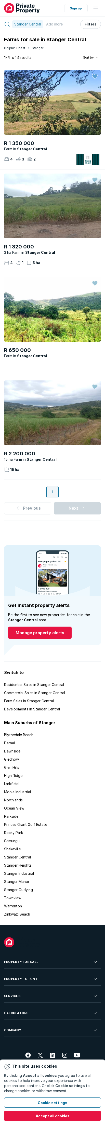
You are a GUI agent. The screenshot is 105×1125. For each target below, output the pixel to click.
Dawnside (12, 751)
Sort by (88, 57)
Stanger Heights (18, 865)
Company (12, 1030)
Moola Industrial (17, 792)
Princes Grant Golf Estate (25, 824)
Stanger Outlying (18, 890)
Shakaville (12, 849)
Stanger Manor (16, 881)
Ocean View (14, 808)
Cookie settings (52, 1103)
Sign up (76, 8)
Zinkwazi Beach (17, 914)
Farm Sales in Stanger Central (29, 701)
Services (12, 996)
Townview (12, 898)
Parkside (11, 816)
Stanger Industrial (19, 873)
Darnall (10, 743)
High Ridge (13, 775)
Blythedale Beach (18, 735)
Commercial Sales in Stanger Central (34, 693)
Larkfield (11, 784)
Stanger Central (17, 857)
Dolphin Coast (14, 48)
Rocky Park (13, 832)
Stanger (37, 48)
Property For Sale (21, 962)
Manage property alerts (40, 632)
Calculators (16, 1013)
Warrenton (13, 906)
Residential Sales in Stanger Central (34, 684)
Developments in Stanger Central (32, 709)
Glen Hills (11, 767)
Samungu (12, 841)
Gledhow (11, 759)
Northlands (13, 800)
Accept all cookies (53, 1116)
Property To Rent (21, 979)
